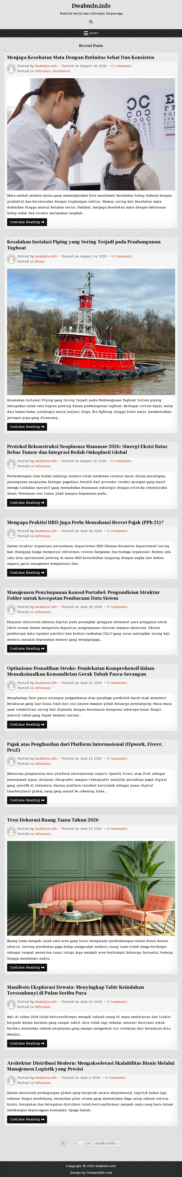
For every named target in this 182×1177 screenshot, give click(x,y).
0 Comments (121, 66)
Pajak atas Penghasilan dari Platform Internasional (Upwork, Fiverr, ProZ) (85, 747)
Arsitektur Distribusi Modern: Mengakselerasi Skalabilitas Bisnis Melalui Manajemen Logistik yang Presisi (90, 1066)
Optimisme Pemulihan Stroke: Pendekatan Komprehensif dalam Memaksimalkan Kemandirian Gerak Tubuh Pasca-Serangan (80, 671)
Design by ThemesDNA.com (91, 1172)
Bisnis (40, 261)
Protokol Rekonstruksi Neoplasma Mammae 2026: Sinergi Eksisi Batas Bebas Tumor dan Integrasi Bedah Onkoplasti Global (87, 449)
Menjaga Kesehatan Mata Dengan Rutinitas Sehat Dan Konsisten (80, 57)
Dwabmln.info (91, 5)
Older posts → (107, 1143)
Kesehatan (61, 71)
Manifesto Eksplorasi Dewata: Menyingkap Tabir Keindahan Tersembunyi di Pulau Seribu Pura (75, 990)
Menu (94, 33)
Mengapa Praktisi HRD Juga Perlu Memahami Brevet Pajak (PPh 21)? (85, 522)
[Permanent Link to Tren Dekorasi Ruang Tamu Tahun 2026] (91, 888)
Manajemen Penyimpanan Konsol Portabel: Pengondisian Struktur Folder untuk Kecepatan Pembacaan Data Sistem (83, 595)
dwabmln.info (46, 66)
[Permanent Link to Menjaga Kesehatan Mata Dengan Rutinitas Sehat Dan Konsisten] (91, 134)
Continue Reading (28, 222)
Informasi (43, 71)
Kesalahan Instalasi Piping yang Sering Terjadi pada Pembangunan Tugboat (84, 245)
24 (88, 1143)
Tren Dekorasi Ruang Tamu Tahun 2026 (53, 820)
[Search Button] (91, 22)
